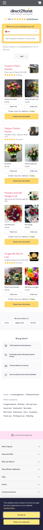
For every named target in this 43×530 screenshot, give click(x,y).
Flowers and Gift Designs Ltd (13, 194)
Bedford (33, 323)
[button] (4, 3)
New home (7, 412)
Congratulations (9, 404)
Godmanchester (32, 394)
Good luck (7, 408)
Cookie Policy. (9, 508)
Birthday (21, 404)
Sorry (25, 412)
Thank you (7, 416)
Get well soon (31, 404)
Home (5, 394)
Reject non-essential (21, 522)
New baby (27, 408)
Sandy (7, 323)
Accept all (21, 515)
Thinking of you (19, 416)
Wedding (29, 416)
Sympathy (33, 412)
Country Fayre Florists (12, 67)
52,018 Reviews (32, 19)
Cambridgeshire (17, 394)
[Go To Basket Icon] (39, 3)
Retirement (17, 412)
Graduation (17, 408)
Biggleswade (19, 323)
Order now (13, 106)
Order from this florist (21, 116)
